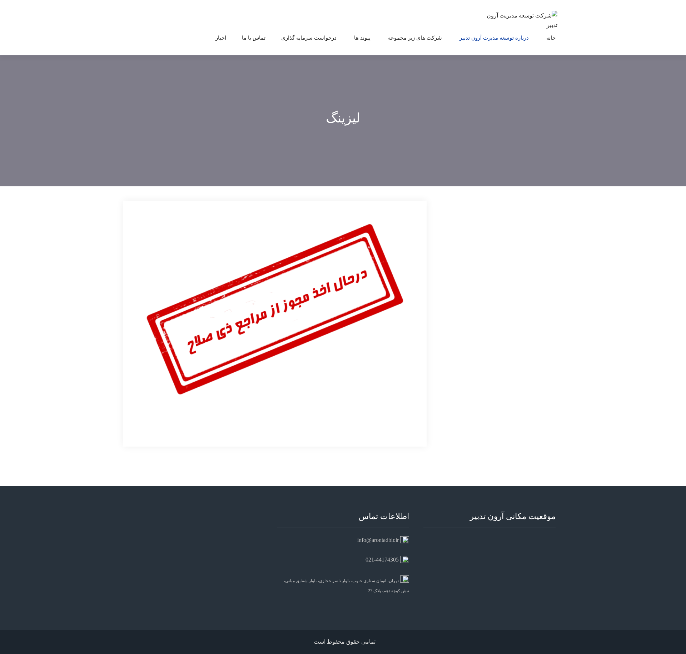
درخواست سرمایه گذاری (309, 38)
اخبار (220, 38)
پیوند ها (362, 38)
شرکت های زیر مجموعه (415, 38)
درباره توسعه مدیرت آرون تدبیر (494, 38)
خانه (551, 38)
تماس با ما (253, 38)
